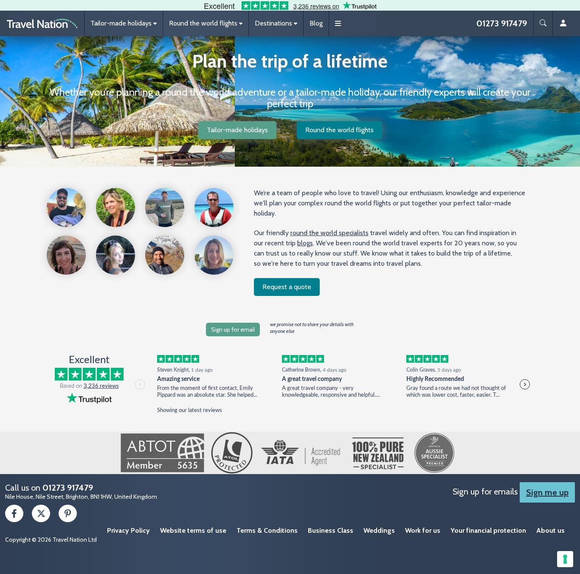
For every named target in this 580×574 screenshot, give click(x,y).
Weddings (379, 530)
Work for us (422, 530)
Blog (316, 23)
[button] (123, 23)
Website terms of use (193, 530)
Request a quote (286, 287)
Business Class (330, 530)
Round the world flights (339, 130)
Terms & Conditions (267, 530)
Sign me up (547, 492)
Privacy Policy (128, 530)
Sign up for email (233, 329)
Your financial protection (488, 530)
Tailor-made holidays (237, 130)
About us (550, 530)
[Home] (42, 23)
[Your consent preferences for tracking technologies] (565, 559)
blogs (305, 243)
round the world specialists (329, 233)
